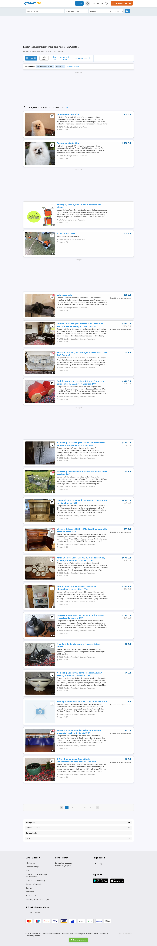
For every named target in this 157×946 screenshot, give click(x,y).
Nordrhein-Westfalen (44, 66)
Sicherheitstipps (32, 867)
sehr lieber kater (65, 295)
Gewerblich (64, 58)
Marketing (30, 892)
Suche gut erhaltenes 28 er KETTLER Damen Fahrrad (82, 701)
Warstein (59, 66)
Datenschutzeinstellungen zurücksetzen (37, 875)
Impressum (31, 895)
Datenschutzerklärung (35, 880)
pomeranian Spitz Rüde (68, 114)
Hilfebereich (31, 863)
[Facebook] (95, 864)
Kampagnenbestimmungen (37, 899)
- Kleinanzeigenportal (65, 864)
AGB (28, 870)
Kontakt (29, 888)
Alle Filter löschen (73, 66)
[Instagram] (101, 864)
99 (85, 807)
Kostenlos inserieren (122, 3)
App (80, 3)
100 (91, 807)
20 (62, 108)
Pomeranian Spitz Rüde (68, 143)
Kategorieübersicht (34, 884)
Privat (54, 58)
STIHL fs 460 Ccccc (66, 233)
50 (67, 108)
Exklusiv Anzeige (33, 912)
